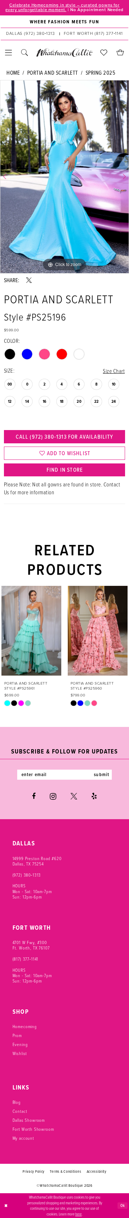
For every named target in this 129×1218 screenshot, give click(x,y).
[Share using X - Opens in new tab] (29, 280)
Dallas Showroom (29, 1120)
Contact (20, 1111)
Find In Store (65, 470)
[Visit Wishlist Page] (104, 52)
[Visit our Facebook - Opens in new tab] (33, 796)
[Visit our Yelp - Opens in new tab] (94, 796)
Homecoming (25, 1026)
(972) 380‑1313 (27, 875)
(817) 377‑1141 (26, 959)
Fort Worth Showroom (33, 1129)
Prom (17, 1035)
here (78, 1214)
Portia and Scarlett (52, 72)
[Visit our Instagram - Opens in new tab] (53, 796)
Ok (122, 1205)
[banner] (64, 52)
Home (13, 72)
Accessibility (96, 1171)
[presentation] (31, 631)
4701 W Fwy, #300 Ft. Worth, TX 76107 (31, 945)
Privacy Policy (33, 1171)
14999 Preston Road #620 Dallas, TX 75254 (37, 861)
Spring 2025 (101, 72)
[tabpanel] (64, 176)
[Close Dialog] (5, 1205)
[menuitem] (64, 21)
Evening (20, 1044)
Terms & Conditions (65, 1171)
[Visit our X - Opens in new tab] (74, 796)
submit (101, 774)
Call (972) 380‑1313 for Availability (64, 437)
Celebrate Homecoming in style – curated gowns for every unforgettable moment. (62, 7)
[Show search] (25, 52)
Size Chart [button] (114, 371)
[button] (9, 52)
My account (23, 1138)
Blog (17, 1102)
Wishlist (20, 1053)
